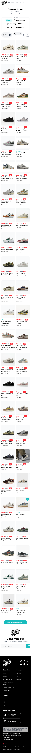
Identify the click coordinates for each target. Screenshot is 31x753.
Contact (5, 699)
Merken (5, 673)
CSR (4, 705)
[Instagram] (21, 661)
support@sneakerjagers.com (13, 733)
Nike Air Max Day (7, 679)
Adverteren (19, 679)
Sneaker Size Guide (8, 687)
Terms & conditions (7, 749)
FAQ (4, 702)
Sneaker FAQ (6, 690)
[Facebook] (24, 661)
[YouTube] (21, 664)
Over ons (18, 673)
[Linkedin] (27, 664)
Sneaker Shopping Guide (8, 683)
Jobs (17, 676)
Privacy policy (16, 749)
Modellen (5, 676)
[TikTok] (24, 664)
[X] (27, 661)
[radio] (9, 20)
